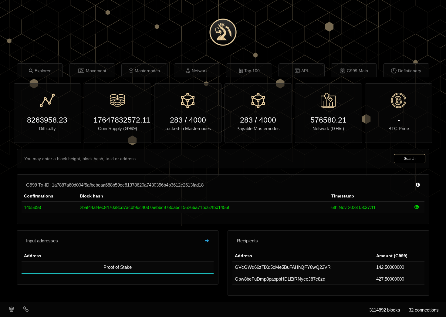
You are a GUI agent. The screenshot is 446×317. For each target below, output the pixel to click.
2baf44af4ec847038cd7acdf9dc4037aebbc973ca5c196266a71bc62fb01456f (154, 207)
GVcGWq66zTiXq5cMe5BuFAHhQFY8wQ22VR (283, 267)
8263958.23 (47, 120)
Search (410, 159)
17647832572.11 (117, 120)
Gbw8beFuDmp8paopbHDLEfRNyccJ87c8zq (280, 279)
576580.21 (328, 120)
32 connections (424, 309)
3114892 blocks (384, 309)
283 (176, 120)
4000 (197, 120)
